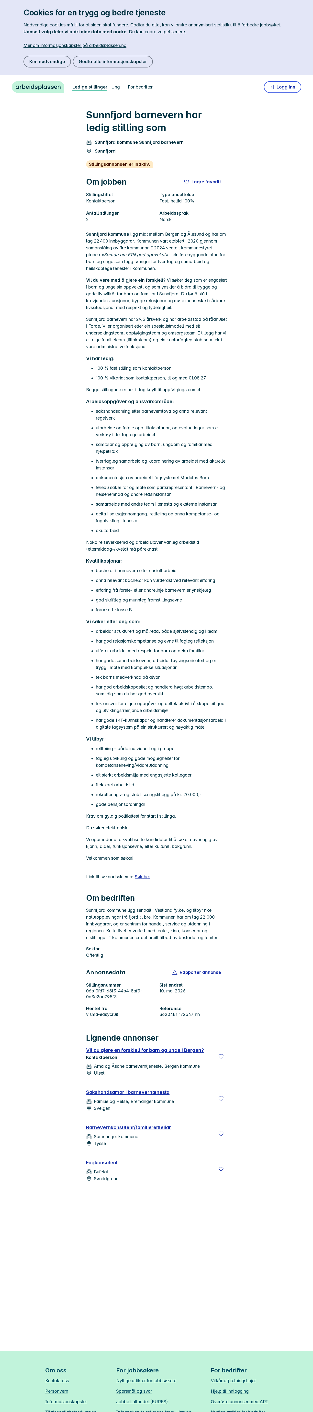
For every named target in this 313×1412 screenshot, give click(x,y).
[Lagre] (221, 1056)
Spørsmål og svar (134, 1391)
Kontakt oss (57, 1380)
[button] (197, 972)
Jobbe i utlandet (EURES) (142, 1401)
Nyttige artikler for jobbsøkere (146, 1380)
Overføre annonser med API (239, 1401)
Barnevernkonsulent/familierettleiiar (128, 1127)
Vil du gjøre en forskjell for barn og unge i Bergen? (145, 1050)
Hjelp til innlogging (230, 1391)
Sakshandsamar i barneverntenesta (127, 1092)
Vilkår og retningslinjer (233, 1380)
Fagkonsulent (102, 1163)
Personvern (56, 1391)
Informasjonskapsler (66, 1401)
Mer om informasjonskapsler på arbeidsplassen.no (74, 45)
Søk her (142, 876)
